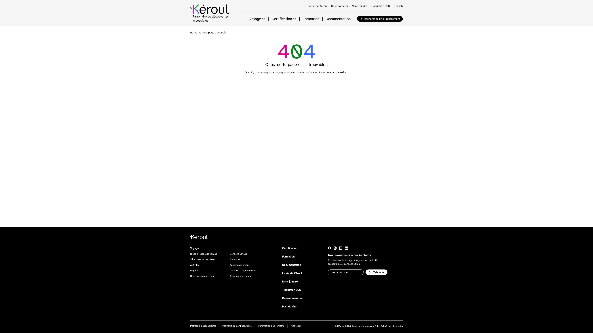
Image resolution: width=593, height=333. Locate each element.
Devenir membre (292, 298)
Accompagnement (239, 265)
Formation (288, 256)
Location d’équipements (243, 270)
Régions (194, 270)
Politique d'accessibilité (203, 325)
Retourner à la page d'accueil (208, 32)
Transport (235, 259)
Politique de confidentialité (237, 325)
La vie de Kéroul (317, 6)
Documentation (291, 265)
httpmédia (397, 326)
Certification (289, 248)
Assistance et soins (240, 276)
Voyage (194, 248)
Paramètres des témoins (271, 326)
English (398, 6)
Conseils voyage (238, 253)
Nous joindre (359, 6)
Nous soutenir (339, 6)
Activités (195, 265)
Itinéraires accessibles (202, 259)
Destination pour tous (202, 276)
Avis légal (296, 325)
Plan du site (289, 306)
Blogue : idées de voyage (203, 253)
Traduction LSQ (380, 6)
